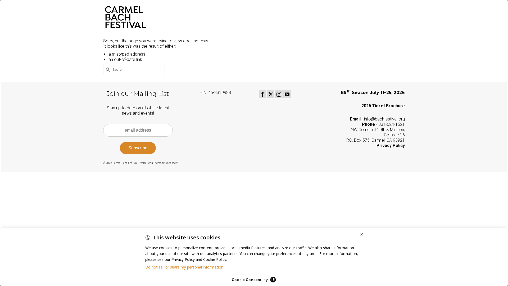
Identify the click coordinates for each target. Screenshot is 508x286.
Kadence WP (172, 163)
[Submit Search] (107, 69)
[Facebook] (262, 94)
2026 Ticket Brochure (383, 105)
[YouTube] (287, 94)
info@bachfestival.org (384, 119)
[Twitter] (270, 94)
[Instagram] (279, 94)
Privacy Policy (391, 145)
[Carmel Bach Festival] (150, 17)
